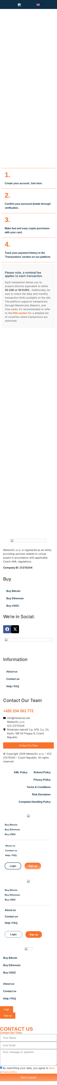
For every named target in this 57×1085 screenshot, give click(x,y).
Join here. (36, 183)
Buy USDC (12, 605)
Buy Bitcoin (13, 591)
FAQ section (20, 313)
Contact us (12, 679)
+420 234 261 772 (18, 711)
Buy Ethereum (15, 598)
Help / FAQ (12, 686)
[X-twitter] (15, 629)
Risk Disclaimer (41, 794)
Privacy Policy (42, 779)
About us (11, 671)
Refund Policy (42, 772)
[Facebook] (7, 629)
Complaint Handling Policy (35, 801)
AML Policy (20, 772)
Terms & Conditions (39, 787)
